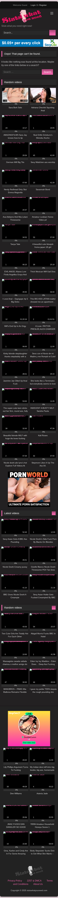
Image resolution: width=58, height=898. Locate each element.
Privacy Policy (15, 880)
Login (33, 5)
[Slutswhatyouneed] (23, 17)
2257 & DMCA (34, 880)
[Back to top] (49, 889)
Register (43, 5)
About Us (38, 884)
